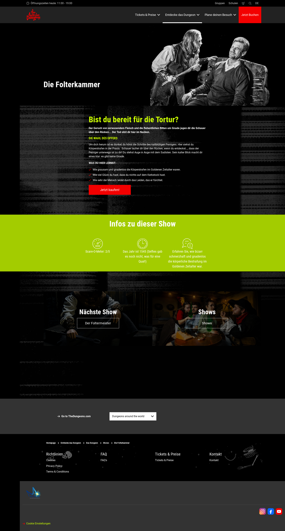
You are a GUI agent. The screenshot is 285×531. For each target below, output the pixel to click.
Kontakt (214, 460)
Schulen (233, 3)
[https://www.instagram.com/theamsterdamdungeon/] (262, 511)
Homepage (51, 443)
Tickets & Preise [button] (145, 15)
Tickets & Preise (164, 460)
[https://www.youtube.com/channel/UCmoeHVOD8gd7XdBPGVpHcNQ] (279, 511)
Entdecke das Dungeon (71, 443)
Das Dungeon (92, 443)
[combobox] (133, 416)
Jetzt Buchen (250, 15)
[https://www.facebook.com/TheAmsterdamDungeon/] (271, 511)
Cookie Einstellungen (38, 523)
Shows (207, 323)
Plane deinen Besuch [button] (218, 15)
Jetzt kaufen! (109, 190)
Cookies (50, 460)
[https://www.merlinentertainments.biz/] (34, 493)
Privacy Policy (54, 465)
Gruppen (220, 3)
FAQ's (104, 460)
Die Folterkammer (121, 443)
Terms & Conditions (57, 471)
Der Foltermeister (98, 323)
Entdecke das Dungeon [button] (180, 15)
